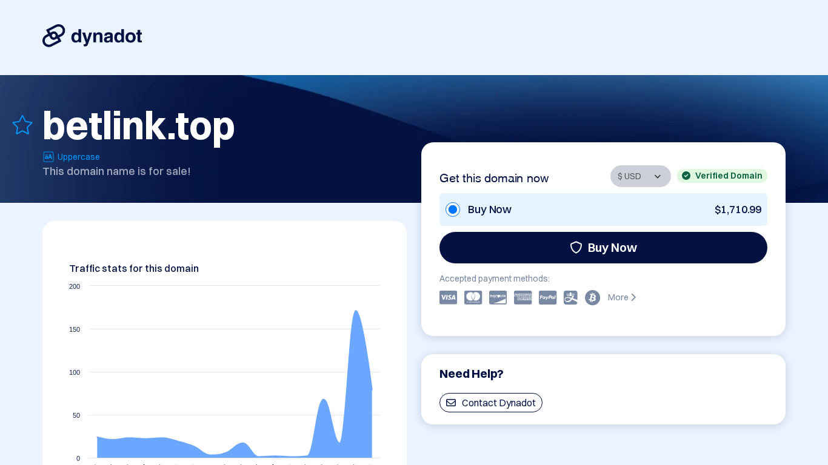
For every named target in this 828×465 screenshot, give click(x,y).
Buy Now (612, 247)
